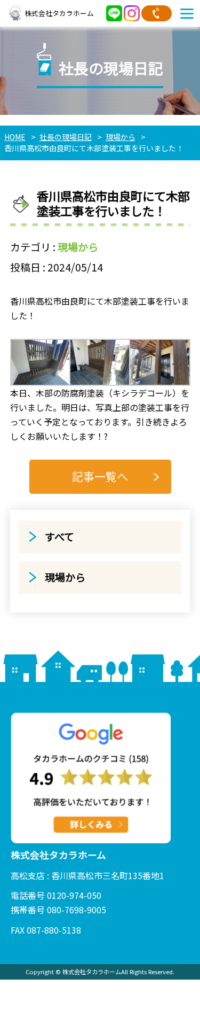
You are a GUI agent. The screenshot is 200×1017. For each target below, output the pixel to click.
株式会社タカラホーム (59, 13)
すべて (59, 536)
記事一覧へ (100, 476)
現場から (78, 246)
